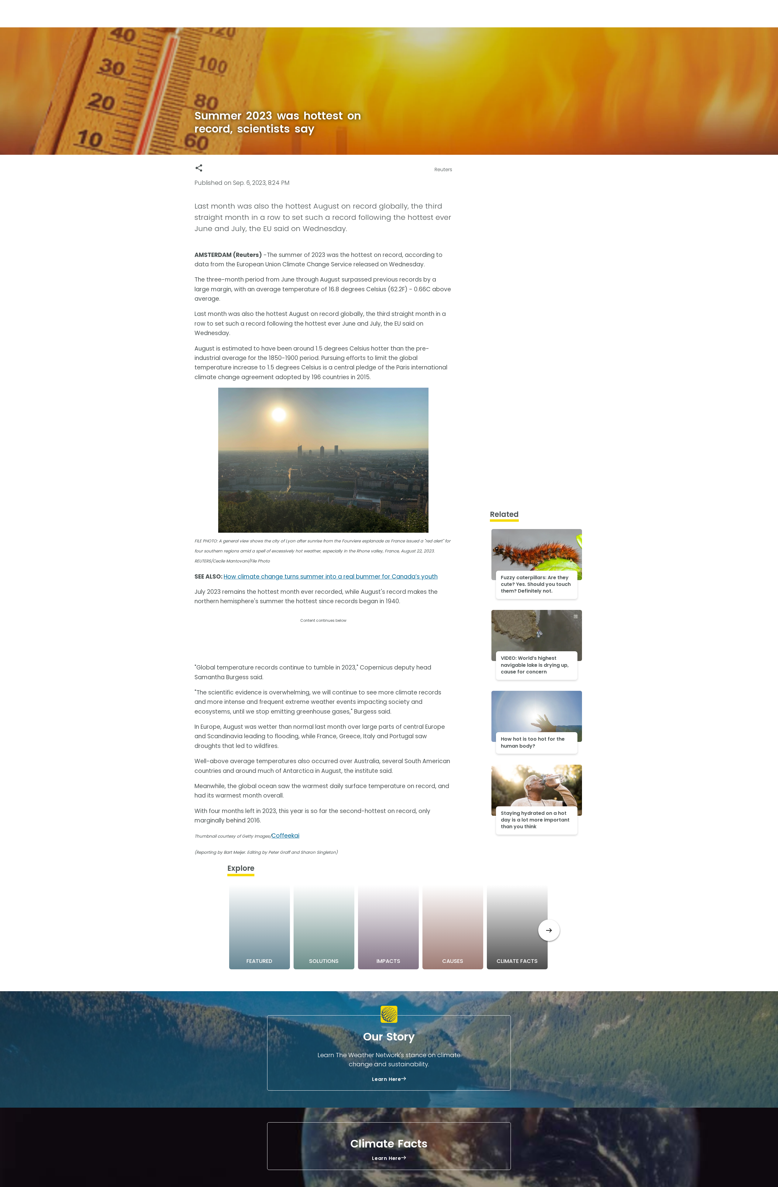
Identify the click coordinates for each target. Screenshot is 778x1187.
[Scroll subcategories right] (549, 930)
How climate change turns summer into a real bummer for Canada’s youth (331, 577)
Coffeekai (285, 836)
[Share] (198, 168)
